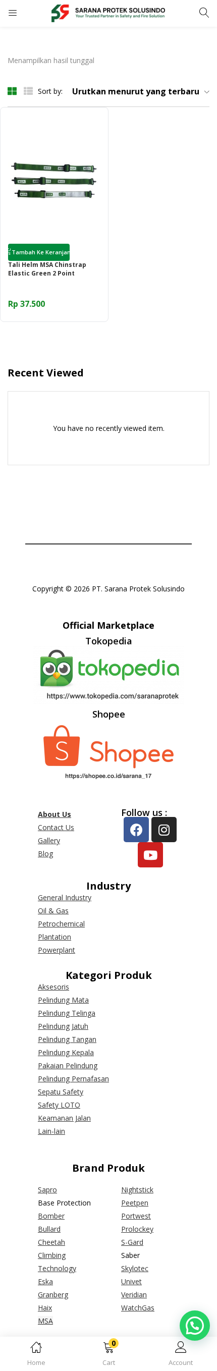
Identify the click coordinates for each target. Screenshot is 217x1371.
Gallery (49, 840)
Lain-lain (51, 1131)
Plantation (54, 937)
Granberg (53, 1294)
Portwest (136, 1216)
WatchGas (137, 1307)
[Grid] (12, 90)
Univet (131, 1281)
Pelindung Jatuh (63, 1026)
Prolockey (137, 1229)
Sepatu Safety (60, 1091)
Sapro (47, 1189)
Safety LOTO (59, 1105)
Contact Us (56, 827)
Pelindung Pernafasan (73, 1078)
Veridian (134, 1294)
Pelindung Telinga (66, 1013)
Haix (45, 1307)
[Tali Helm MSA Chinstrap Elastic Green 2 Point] (54, 181)
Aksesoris (53, 987)
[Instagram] (164, 829)
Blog (45, 853)
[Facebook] (136, 829)
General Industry (64, 897)
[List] (28, 90)
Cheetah (51, 1242)
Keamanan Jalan (64, 1118)
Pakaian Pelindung (67, 1065)
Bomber (51, 1216)
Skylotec (134, 1268)
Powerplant (56, 950)
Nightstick (137, 1189)
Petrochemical (61, 923)
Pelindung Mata (63, 1000)
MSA (45, 1321)
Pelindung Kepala (66, 1052)
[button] (108, 1355)
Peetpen (134, 1203)
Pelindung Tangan (67, 1039)
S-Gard (132, 1242)
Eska (45, 1281)
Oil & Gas (53, 910)
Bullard (49, 1229)
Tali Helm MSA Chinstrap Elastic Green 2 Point (47, 269)
